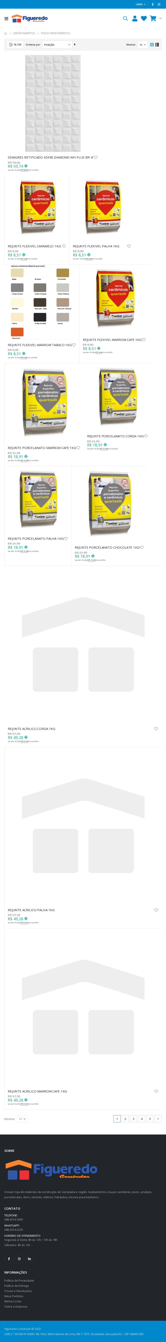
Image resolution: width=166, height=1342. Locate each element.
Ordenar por (33, 44)
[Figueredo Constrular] (29, 18)
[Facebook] (153, 4)
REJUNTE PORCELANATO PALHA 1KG (36, 538)
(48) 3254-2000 (13, 1219)
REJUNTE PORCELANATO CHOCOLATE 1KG (107, 547)
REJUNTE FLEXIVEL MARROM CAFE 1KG (112, 339)
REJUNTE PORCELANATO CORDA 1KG (115, 436)
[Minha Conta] (135, 18)
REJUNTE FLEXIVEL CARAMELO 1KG (34, 246)
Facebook (9, 1258)
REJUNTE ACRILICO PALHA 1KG (31, 910)
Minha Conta (12, 1301)
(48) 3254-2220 (13, 1230)
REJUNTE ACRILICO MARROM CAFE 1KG (37, 1091)
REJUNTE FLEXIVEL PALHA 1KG (96, 246)
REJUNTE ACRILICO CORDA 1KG (31, 728)
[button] (96, 157)
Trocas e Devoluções (18, 1291)
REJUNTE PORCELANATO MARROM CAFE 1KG (42, 448)
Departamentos (24, 33)
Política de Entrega (16, 1286)
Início (5, 33)
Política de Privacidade (19, 1280)
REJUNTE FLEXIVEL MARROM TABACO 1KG (40, 345)
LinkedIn (29, 1258)
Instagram (19, 1258)
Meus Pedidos (13, 1296)
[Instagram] (159, 4)
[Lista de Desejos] (144, 18)
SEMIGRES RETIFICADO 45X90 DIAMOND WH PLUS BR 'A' (51, 157)
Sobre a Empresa (15, 1306)
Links (139, 4)
